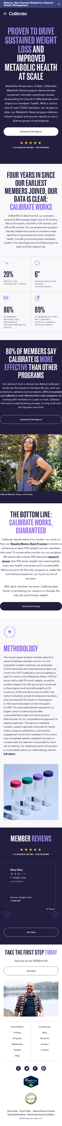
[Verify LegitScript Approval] (31, 1082)
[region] (31, 885)
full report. (9, 753)
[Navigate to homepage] (18, 14)
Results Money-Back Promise (29, 543)
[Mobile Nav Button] (5, 14)
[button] (7, 914)
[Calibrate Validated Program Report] (31, 1099)
